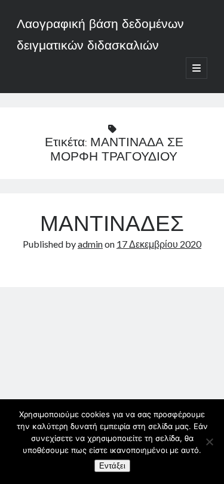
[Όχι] (209, 442)
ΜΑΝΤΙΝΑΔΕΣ (112, 225)
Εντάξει (112, 465)
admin (90, 243)
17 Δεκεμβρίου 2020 (158, 243)
